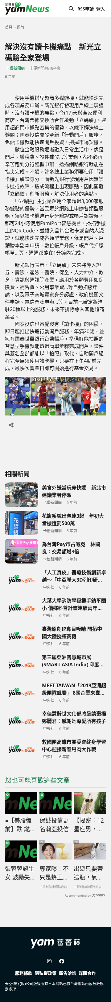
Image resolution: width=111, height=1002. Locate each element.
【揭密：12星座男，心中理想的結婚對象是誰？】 (89, 825)
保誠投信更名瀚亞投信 (54, 825)
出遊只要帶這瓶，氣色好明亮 (88, 873)
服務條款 (23, 973)
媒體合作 (87, 973)
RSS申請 (85, 9)
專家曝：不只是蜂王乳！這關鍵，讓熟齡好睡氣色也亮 (54, 873)
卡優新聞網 (15, 68)
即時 (20, 27)
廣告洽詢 (67, 973)
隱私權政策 (45, 973)
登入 (100, 9)
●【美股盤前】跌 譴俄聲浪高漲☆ (20, 825)
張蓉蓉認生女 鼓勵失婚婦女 (20, 873)
